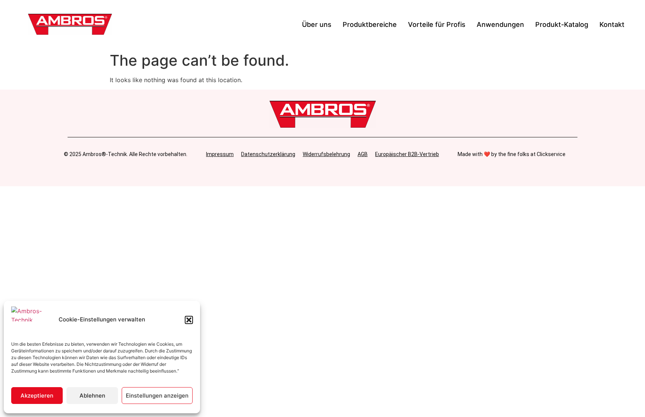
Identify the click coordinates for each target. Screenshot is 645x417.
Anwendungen (500, 24)
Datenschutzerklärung (268, 154)
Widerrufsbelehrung (326, 154)
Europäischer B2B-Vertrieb (407, 154)
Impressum (220, 154)
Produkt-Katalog (561, 24)
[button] (189, 320)
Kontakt (611, 24)
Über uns (316, 24)
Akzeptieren (37, 395)
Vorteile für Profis (436, 24)
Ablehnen (92, 395)
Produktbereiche (370, 24)
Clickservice (551, 154)
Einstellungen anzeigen (157, 395)
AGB (363, 154)
